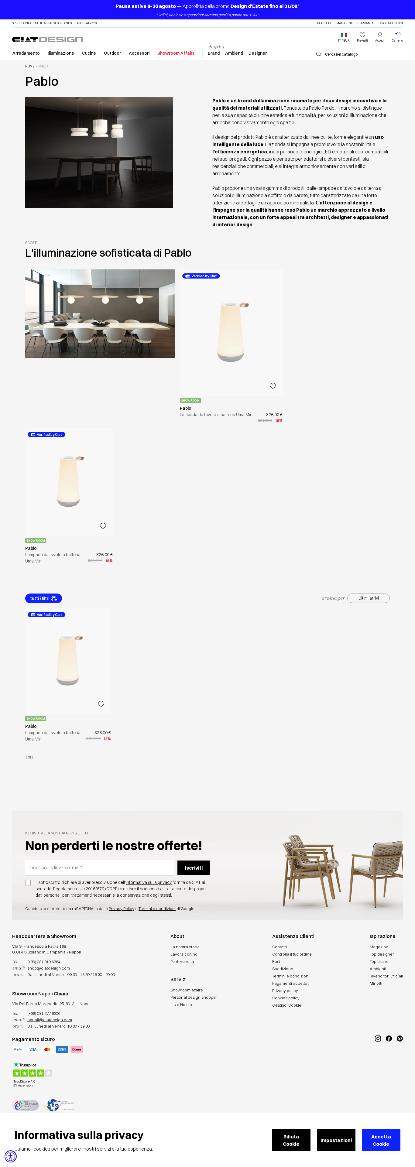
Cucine (89, 53)
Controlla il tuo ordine (292, 954)
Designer (258, 53)
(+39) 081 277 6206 (43, 1013)
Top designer (382, 954)
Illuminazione (61, 53)
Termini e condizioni (157, 908)
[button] (344, 37)
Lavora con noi (390, 23)
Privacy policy (285, 990)
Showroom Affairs (176, 53)
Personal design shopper (193, 997)
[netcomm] (25, 1105)
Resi (276, 961)
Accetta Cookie (381, 1140)
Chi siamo (365, 23)
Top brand (379, 961)
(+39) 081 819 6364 (43, 961)
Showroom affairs (186, 989)
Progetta (323, 23)
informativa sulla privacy (149, 882)
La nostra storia (185, 946)
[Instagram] (378, 1058)
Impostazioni (336, 1140)
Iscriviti (194, 868)
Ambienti (234, 53)
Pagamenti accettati (291, 983)
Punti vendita (182, 961)
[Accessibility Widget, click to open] (11, 1156)
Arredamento (26, 53)
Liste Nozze (181, 1004)
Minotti (376, 983)
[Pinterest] (400, 1058)
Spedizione (282, 968)
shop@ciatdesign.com (48, 968)
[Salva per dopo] (273, 386)
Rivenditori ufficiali (386, 976)
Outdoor (112, 53)
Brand (214, 53)
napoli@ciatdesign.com (49, 1019)
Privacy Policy (121, 908)
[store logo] (47, 39)
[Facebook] (389, 1058)
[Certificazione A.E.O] (59, 1105)
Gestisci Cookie (286, 1005)
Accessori (139, 53)
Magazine (344, 23)
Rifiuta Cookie (291, 1140)
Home (29, 66)
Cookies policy (286, 997)
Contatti (279, 946)
